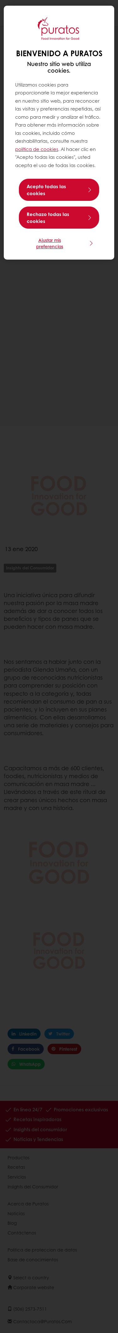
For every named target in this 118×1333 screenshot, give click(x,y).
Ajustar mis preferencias (49, 243)
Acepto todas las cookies (46, 190)
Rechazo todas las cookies (48, 218)
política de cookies (36, 149)
